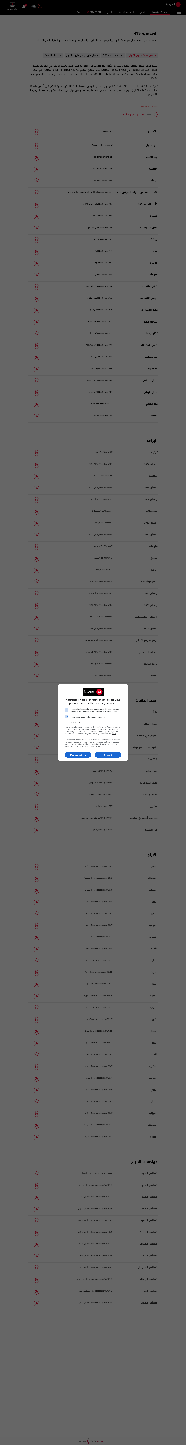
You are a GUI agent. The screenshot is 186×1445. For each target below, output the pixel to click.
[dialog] (93, 722)
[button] (93, 722)
